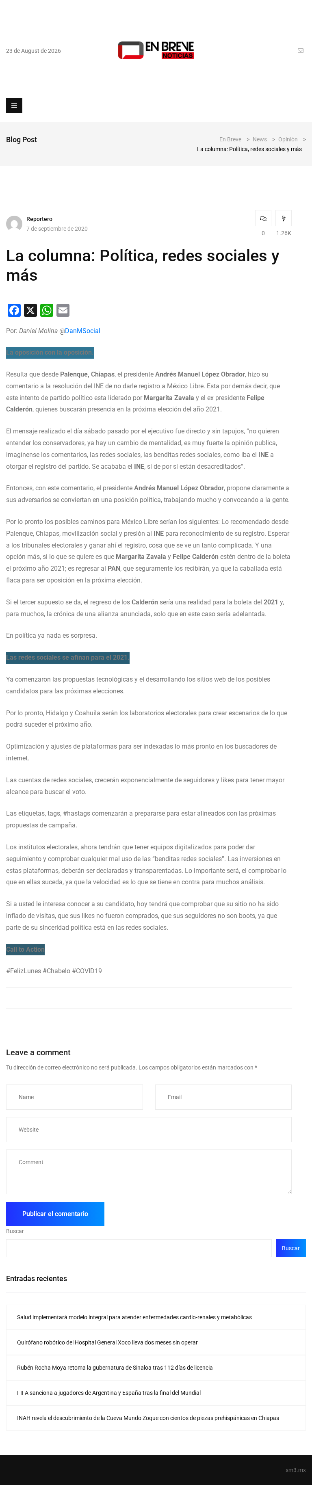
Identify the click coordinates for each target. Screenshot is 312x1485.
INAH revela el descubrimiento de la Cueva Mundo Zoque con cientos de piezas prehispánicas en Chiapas (148, 1418)
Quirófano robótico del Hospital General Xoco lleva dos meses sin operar (107, 1342)
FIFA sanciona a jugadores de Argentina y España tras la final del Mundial (109, 1393)
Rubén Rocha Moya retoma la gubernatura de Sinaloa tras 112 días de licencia (115, 1367)
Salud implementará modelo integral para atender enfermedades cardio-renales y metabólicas (134, 1317)
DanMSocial (82, 331)
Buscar (15, 1231)
